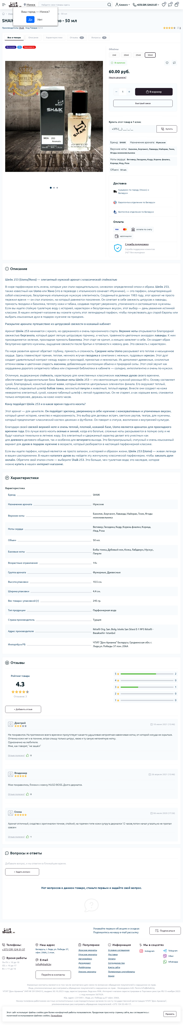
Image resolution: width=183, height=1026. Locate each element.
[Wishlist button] (167, 63)
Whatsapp (173, 962)
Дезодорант (84, 963)
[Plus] (129, 92)
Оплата (111, 959)
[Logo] (15, 4)
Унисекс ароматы (87, 971)
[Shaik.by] (30, 930)
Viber (171, 956)
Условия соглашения (119, 950)
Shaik (21, 28)
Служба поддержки (137, 244)
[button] (51, 188)
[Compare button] (174, 63)
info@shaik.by (43, 964)
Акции (111, 976)
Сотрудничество (116, 963)
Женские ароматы (87, 950)
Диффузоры (84, 967)
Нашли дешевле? (117, 77)
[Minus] (116, 92)
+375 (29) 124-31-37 (13, 949)
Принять (169, 1014)
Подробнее (56, 1015)
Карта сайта (114, 967)
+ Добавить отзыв (23, 709)
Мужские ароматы (87, 954)
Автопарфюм (85, 959)
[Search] (109, 4)
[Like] (27, 755)
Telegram (172, 950)
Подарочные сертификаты (121, 971)
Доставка (113, 954)
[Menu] (4, 4)
